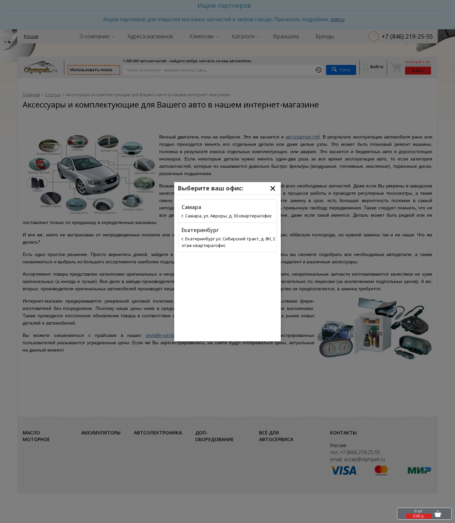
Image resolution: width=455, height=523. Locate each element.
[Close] (272, 188)
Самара (191, 207)
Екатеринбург (200, 230)
